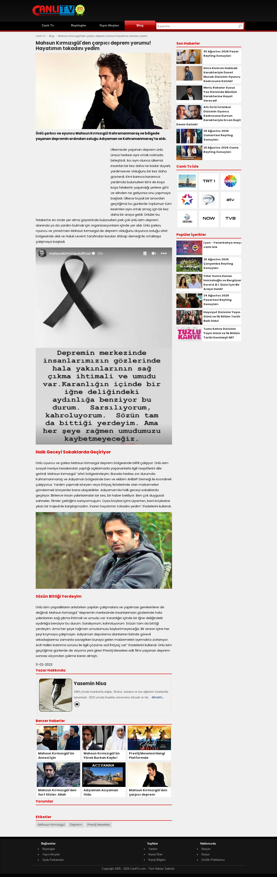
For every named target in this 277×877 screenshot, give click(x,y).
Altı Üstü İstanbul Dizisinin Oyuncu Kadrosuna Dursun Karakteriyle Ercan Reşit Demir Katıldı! (208, 115)
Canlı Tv (48, 25)
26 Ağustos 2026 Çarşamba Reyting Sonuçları (218, 263)
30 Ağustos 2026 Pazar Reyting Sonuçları (221, 53)
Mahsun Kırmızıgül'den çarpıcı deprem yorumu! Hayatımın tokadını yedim (102, 36)
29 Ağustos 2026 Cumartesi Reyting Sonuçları (218, 135)
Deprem (76, 824)
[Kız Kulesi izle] (187, 186)
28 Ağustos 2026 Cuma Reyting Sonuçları (220, 150)
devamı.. (158, 697)
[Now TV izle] (208, 224)
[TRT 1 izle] (208, 186)
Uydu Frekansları (53, 859)
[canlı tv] (58, 17)
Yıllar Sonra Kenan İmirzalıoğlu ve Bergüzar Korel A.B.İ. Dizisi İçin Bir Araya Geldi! (222, 282)
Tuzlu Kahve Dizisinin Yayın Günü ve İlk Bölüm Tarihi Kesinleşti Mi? (221, 333)
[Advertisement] (166, 10)
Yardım (152, 849)
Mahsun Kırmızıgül (51, 824)
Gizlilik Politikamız (213, 859)
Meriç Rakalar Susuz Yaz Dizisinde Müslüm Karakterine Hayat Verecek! (220, 94)
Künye (205, 854)
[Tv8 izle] (230, 224)
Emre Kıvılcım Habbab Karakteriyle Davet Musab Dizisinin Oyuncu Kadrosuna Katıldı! (221, 74)
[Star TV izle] (187, 205)
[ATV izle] (230, 205)
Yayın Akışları (109, 25)
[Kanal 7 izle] (208, 205)
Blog (140, 25)
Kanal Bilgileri (157, 859)
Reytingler (78, 25)
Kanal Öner (155, 854)
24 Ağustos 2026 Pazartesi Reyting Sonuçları (217, 299)
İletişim (206, 849)
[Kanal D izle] (187, 224)
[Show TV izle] (230, 186)
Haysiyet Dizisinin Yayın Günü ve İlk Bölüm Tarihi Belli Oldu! (221, 316)
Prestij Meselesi (98, 824)
